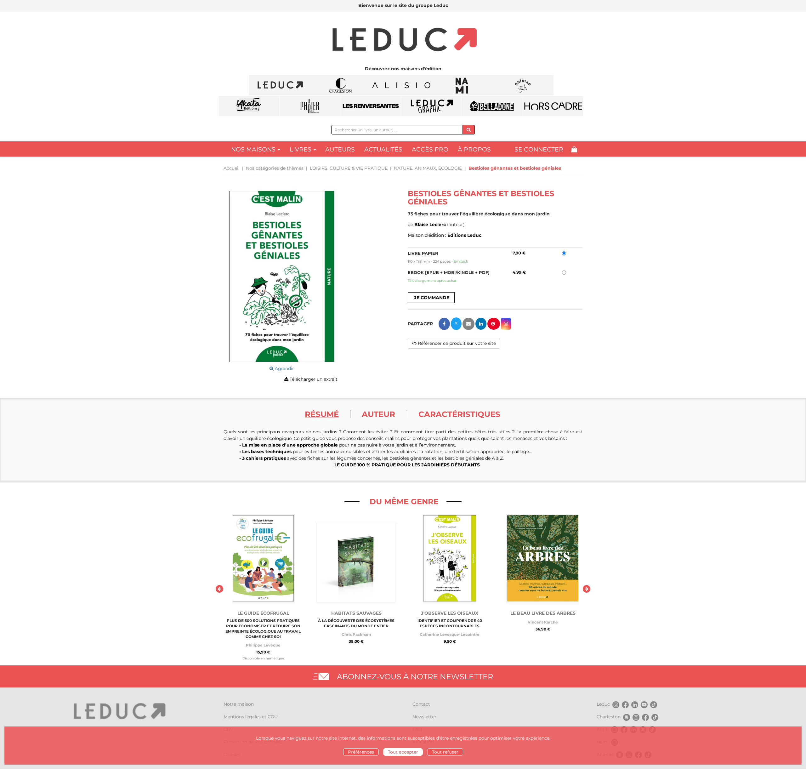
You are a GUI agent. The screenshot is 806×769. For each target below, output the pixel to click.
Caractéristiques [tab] (459, 414)
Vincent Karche (543, 622)
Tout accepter (403, 752)
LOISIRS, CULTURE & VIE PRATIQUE (349, 168)
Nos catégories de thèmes (275, 168)
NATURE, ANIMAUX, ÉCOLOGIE (428, 168)
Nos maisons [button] (254, 149)
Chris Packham (356, 634)
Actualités (383, 149)
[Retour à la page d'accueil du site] (403, 40)
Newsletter (424, 717)
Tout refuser (445, 752)
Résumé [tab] (322, 414)
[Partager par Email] (468, 324)
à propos (474, 149)
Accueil (232, 168)
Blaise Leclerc (430, 224)
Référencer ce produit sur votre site (456, 343)
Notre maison (239, 704)
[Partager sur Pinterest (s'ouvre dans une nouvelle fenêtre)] (493, 324)
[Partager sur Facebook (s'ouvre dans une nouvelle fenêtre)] (444, 324)
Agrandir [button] (284, 368)
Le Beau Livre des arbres (543, 613)
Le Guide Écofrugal (263, 613)
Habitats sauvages (356, 613)
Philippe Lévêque (263, 645)
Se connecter (538, 149)
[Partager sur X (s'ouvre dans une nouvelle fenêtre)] (456, 323)
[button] (281, 276)
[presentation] (219, 589)
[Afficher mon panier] (574, 149)
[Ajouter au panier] (431, 297)
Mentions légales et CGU (251, 717)
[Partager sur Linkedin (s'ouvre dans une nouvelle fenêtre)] (480, 324)
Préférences (361, 752)
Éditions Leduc (464, 235)
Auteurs (340, 149)
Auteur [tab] (378, 414)
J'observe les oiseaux (449, 613)
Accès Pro (430, 149)
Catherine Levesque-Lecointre (450, 634)
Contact (421, 704)
